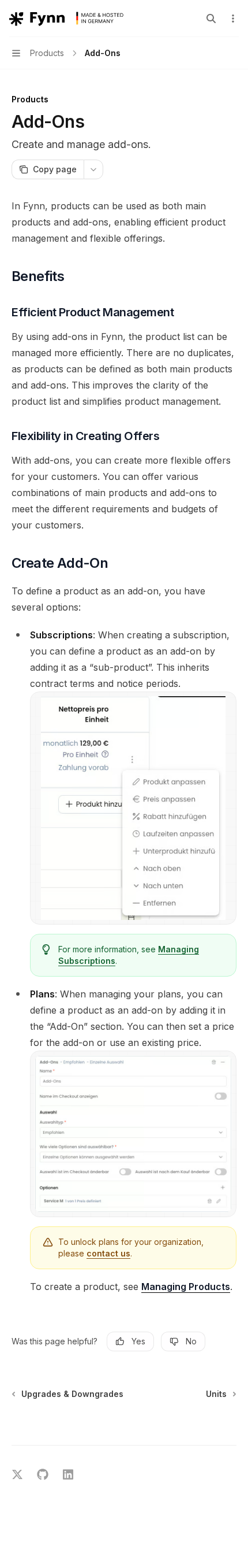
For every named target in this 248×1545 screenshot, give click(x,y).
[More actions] (233, 18)
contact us (108, 1253)
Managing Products (185, 1286)
